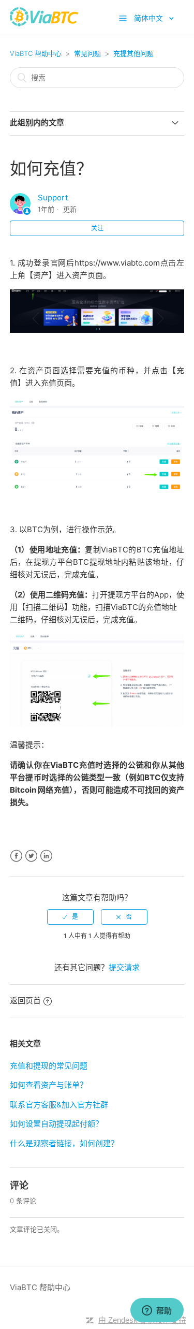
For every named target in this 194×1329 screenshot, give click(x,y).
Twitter (31, 856)
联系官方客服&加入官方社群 (59, 1104)
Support (53, 197)
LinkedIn (46, 856)
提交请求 (124, 967)
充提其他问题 (133, 53)
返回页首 (25, 1000)
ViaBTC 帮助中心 (36, 53)
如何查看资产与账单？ (48, 1085)
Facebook (16, 856)
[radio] (70, 917)
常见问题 (87, 53)
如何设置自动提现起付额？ (56, 1124)
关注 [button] (97, 228)
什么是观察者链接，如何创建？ (64, 1143)
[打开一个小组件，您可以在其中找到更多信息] (157, 1311)
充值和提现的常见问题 (48, 1066)
